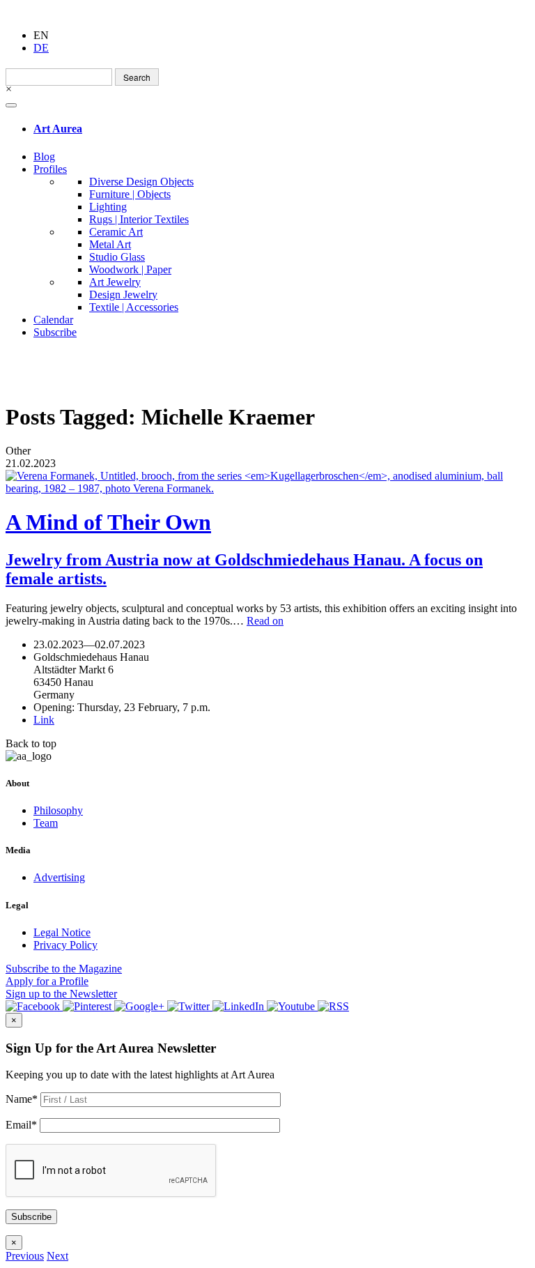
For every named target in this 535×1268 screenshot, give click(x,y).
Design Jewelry (123, 294)
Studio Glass (117, 257)
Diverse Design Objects (141, 182)
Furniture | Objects (130, 194)
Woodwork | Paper (130, 269)
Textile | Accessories (133, 307)
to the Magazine (64, 969)
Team (45, 823)
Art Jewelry (115, 282)
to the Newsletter (61, 994)
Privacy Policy (65, 945)
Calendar (53, 320)
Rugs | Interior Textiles (139, 219)
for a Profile (47, 981)
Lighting (108, 207)
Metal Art (110, 244)
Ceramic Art (116, 232)
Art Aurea (57, 129)
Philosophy (58, 810)
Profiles (50, 169)
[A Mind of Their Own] (267, 482)
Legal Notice (62, 932)
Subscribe (55, 332)
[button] (25, 1256)
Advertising (59, 877)
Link (43, 720)
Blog (44, 156)
